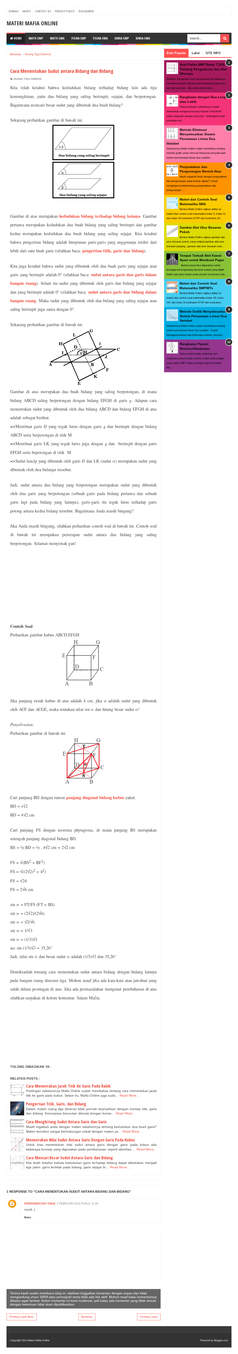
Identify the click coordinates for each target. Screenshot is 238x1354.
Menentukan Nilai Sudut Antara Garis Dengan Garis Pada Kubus (80, 1140)
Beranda (86, 1316)
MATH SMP (36, 38)
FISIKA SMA (100, 38)
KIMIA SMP (122, 38)
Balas (27, 1217)
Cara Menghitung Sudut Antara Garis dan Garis (66, 1121)
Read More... (129, 1095)
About (26, 11)
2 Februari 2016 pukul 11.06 (77, 1203)
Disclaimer (86, 11)
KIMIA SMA (143, 38)
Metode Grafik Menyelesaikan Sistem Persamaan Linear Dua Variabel (203, 316)
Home (17, 38)
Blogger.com (221, 1340)
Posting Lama (149, 1316)
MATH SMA (57, 38)
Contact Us (43, 11)
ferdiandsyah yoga (39, 1203)
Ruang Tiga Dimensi (27, 79)
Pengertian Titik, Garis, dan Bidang (56, 1104)
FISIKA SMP (78, 38)
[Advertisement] (83, 584)
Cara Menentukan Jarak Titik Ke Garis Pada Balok (68, 1086)
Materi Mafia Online (32, 23)
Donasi (13, 11)
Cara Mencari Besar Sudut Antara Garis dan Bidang (69, 1157)
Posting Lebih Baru (22, 1316)
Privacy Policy (65, 11)
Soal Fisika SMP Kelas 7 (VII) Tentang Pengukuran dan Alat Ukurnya (203, 69)
